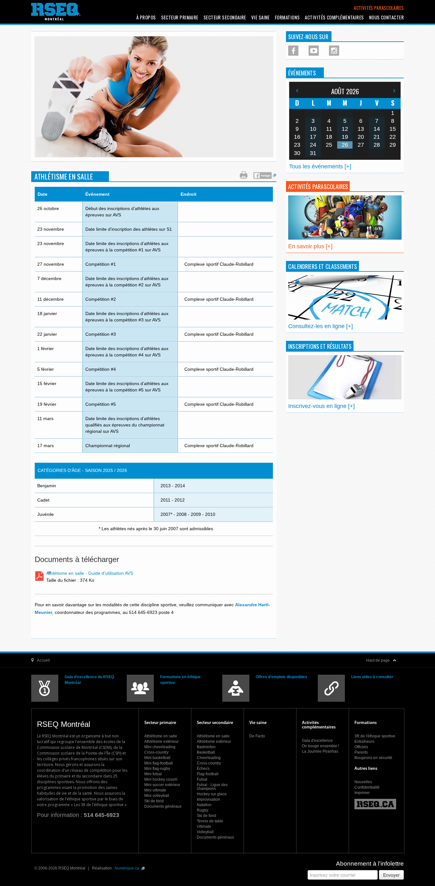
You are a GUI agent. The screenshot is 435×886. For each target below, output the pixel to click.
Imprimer (362, 793)
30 (297, 153)
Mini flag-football (158, 763)
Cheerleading (209, 758)
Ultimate (204, 826)
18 (329, 137)
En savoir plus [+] (310, 246)
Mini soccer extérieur (162, 785)
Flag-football (207, 774)
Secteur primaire (179, 17)
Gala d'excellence (317, 740)
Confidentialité (367, 787)
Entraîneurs (364, 741)
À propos (146, 17)
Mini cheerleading (159, 747)
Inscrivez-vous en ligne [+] (321, 406)
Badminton (206, 747)
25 (329, 145)
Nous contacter (386, 17)
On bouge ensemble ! (320, 746)
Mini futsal (153, 774)
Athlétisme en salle (160, 736)
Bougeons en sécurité (373, 758)
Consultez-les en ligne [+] (320, 326)
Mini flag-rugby (157, 768)
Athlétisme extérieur (161, 741)
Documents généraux (163, 806)
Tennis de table (210, 821)
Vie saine (260, 17)
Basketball (206, 752)
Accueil (43, 660)
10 (313, 129)
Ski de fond (154, 801)
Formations (287, 17)
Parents (361, 752)
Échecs (203, 768)
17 (313, 137)
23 (297, 145)
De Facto (257, 736)
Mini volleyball (156, 795)
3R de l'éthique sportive (374, 736)
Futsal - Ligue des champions (212, 787)
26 (345, 145)
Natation (204, 805)
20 (361, 137)
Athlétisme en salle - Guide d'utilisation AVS (89, 573)
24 (313, 145)
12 (345, 129)
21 (377, 137)
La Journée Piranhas (320, 751)
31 (313, 153)
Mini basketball (157, 758)
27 (361, 145)
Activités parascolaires (379, 7)
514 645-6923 (101, 815)
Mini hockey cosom (160, 779)
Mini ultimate (155, 790)
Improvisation (208, 799)
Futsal (202, 779)
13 (361, 129)
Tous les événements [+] (320, 166)
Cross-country (156, 752)
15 (392, 129)
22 (392, 137)
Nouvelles (363, 782)
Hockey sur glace (212, 794)
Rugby (202, 810)
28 (377, 145)
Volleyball (205, 832)
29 (392, 145)
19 (345, 137)
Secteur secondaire (224, 17)
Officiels (361, 747)
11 (329, 129)
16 (297, 137)
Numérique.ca (127, 868)
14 (377, 129)
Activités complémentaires (334, 17)
